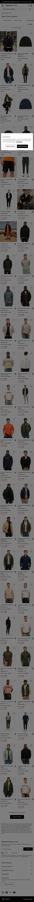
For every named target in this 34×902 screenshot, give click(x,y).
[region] (17, 141)
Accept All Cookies (22, 146)
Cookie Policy (19, 141)
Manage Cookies (11, 146)
